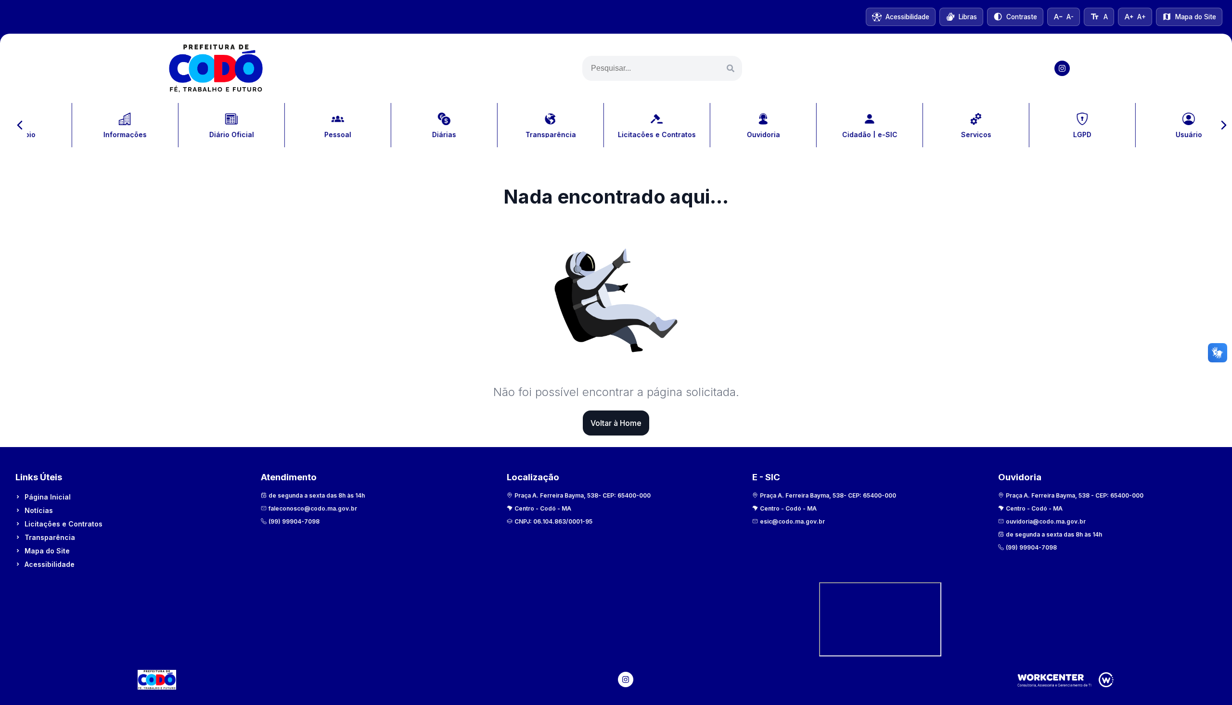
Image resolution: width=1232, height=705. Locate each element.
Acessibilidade (50, 564)
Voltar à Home (616, 423)
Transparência (50, 537)
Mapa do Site (47, 551)
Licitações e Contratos (64, 524)
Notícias (39, 510)
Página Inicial (48, 497)
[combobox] (662, 68)
